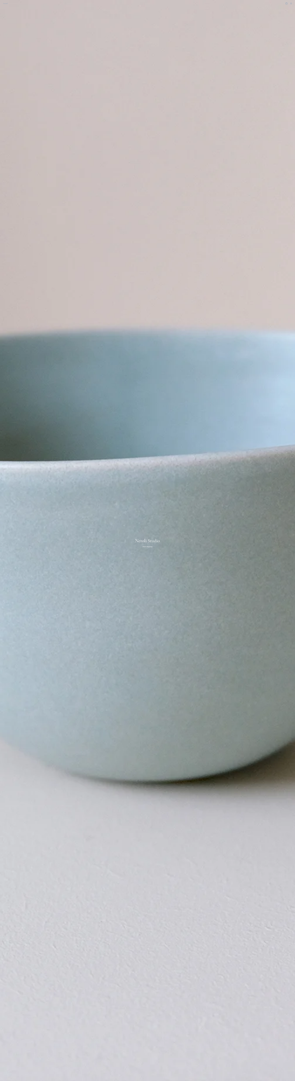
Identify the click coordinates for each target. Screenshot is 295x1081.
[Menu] (291, 3)
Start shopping (147, 546)
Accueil (5, 3)
